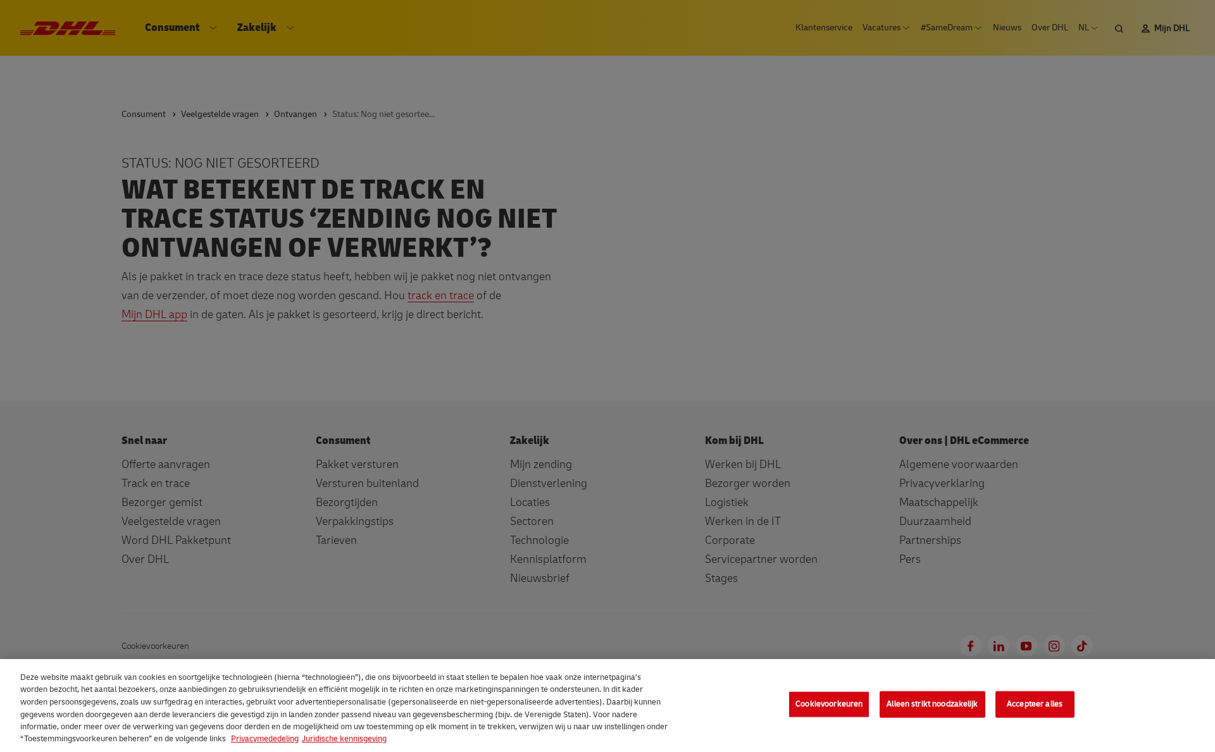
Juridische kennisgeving (344, 739)
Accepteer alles (1034, 704)
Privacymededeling (265, 739)
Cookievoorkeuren (829, 704)
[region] (607, 705)
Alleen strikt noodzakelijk (932, 704)
